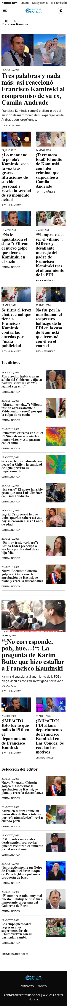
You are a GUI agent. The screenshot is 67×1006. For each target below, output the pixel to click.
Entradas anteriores (14, 954)
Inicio (42, 986)
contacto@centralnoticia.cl (22, 995)
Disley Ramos (40, 2)
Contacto (27, 986)
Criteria (24, 2)
